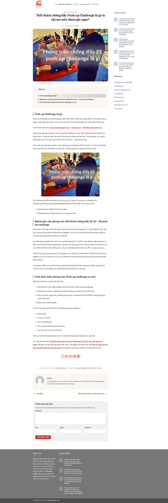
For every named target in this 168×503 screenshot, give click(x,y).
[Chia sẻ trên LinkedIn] (78, 356)
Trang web (87, 427)
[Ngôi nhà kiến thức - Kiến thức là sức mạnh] (42, 4)
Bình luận (38, 411)
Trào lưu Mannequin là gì (59, 128)
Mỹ (79, 368)
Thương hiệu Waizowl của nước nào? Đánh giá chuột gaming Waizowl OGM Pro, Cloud (126, 66)
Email (62, 427)
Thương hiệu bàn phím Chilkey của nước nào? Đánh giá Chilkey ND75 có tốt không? (127, 21)
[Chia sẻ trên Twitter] (66, 356)
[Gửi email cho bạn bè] (70, 356)
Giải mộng (117, 86)
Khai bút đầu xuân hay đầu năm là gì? (91, 394)
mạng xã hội (65, 200)
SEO (85, 248)
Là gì (76, 368)
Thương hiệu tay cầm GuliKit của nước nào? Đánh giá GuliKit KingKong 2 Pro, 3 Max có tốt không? (127, 54)
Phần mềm (118, 97)
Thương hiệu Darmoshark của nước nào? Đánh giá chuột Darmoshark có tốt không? (126, 43)
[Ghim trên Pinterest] (74, 356)
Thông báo (118, 101)
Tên (37, 427)
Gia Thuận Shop (84, 4)
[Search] (56, 4)
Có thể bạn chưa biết (121, 82)
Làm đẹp (117, 94)
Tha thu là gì (76, 128)
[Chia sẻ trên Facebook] (62, 356)
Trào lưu (99, 368)
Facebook (80, 200)
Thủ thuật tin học (120, 105)
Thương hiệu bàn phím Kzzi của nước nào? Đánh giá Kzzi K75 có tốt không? (127, 32)
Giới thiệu (94, 4)
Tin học (75, 4)
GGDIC (77, 26)
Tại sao (94, 368)
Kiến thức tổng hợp (65, 4)
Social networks (98, 248)
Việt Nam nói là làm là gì (92, 128)
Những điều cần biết (86, 368)
